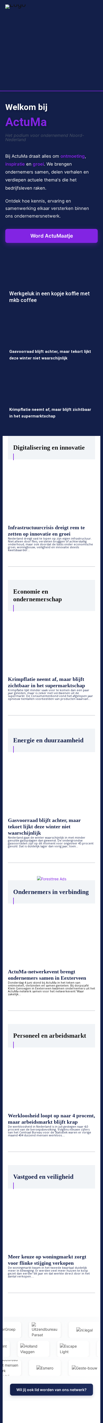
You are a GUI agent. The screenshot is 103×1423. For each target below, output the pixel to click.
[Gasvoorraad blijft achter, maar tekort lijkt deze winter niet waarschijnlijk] (51, 343)
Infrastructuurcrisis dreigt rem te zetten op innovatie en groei (46, 531)
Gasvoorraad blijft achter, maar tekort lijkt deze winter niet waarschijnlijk (44, 826)
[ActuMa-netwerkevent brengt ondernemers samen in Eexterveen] (51, 932)
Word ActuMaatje (51, 236)
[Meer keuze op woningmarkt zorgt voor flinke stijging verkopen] (51, 1217)
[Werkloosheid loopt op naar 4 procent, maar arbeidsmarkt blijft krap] (51, 1076)
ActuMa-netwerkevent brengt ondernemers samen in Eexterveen (47, 975)
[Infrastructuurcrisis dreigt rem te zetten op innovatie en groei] (51, 488)
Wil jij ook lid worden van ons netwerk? (51, 1389)
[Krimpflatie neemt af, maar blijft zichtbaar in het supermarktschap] (51, 401)
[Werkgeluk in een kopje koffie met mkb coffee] (51, 285)
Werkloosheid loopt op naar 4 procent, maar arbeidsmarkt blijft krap (51, 1119)
